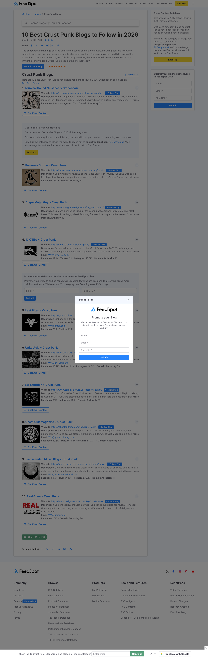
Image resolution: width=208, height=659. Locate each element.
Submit (104, 357)
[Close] (128, 299)
